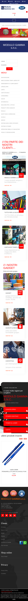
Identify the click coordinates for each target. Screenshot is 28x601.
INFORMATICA (4, 101)
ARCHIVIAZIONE (5, 77)
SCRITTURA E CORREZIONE (8, 114)
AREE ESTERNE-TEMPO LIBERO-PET (10, 80)
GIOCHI (3, 98)
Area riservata (4, 545)
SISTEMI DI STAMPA (6, 126)
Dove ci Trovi (4, 530)
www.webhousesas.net (6, 591)
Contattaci (3, 573)
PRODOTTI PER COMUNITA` (8, 108)
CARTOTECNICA (5, 92)
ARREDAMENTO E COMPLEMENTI (9, 83)
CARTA (3, 89)
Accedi (2, 533)
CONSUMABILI (4, 95)
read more (7, 185)
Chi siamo (3, 527)
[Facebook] (21, 542)
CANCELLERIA (4, 86)
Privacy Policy (4, 570)
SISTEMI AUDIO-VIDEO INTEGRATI (9, 123)
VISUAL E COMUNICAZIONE (8, 132)
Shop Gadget (4, 556)
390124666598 (4, 512)
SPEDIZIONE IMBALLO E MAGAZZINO (10, 129)
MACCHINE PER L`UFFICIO (8, 105)
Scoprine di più (22, 597)
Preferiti (3, 536)
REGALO (3, 111)
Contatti (3, 539)
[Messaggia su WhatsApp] (25, 542)
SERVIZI (3, 120)
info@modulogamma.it (6, 510)
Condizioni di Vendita (6, 542)
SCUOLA (3, 117)
